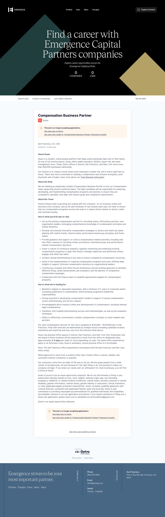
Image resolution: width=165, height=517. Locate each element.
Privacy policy (77, 458)
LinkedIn (99, 491)
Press (29, 487)
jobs (23, 98)
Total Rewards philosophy (92, 177)
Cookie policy (88, 458)
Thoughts (22, 487)
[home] (35, 10)
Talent (43, 487)
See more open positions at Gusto (82, 432)
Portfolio (12, 487)
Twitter (90, 491)
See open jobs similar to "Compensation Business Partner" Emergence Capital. (75, 134)
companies (41, 98)
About (36, 487)
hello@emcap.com (95, 483)
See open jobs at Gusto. (53, 131)
